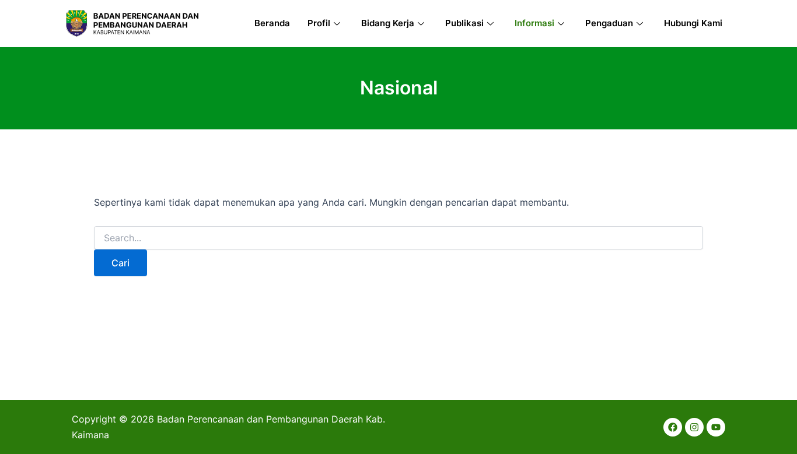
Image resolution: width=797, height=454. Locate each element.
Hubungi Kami (693, 23)
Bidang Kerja (387, 23)
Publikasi (464, 23)
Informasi (534, 23)
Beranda (272, 23)
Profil (318, 23)
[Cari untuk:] (398, 238)
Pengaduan (609, 23)
